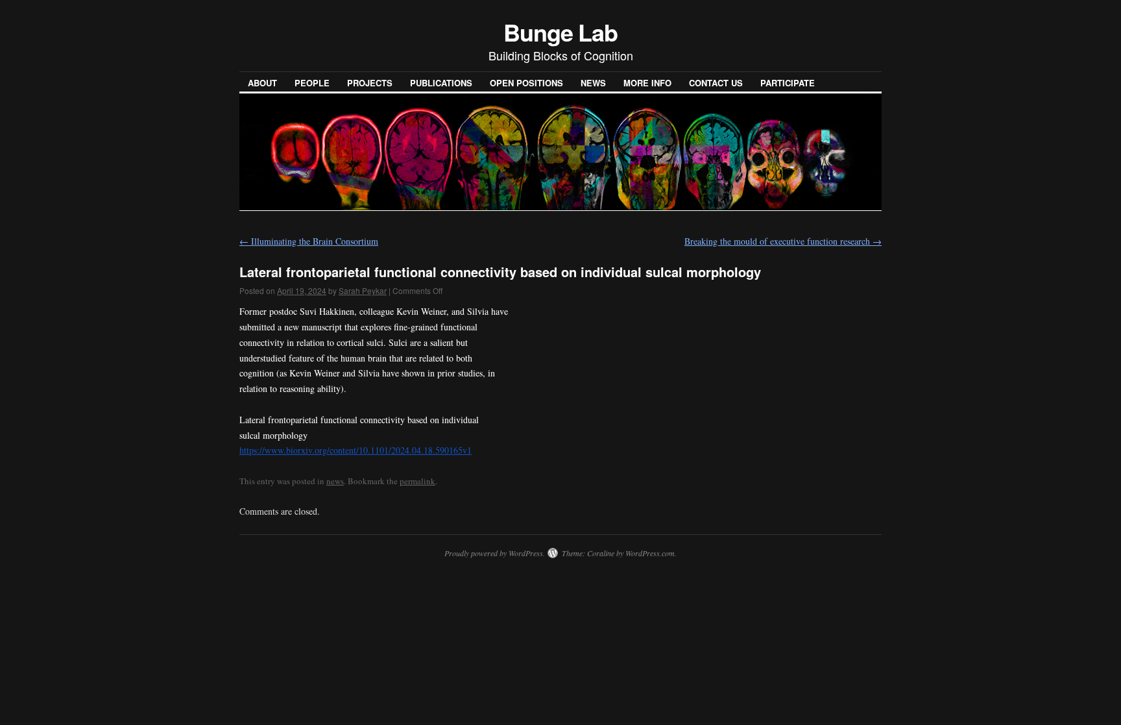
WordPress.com (650, 553)
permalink (417, 481)
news (335, 481)
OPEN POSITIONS (526, 83)
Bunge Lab (560, 32)
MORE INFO (647, 83)
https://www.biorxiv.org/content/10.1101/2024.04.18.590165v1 (355, 450)
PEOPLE (312, 83)
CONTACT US (716, 83)
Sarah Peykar (363, 290)
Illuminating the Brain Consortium (308, 241)
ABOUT (262, 83)
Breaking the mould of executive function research (783, 241)
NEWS (593, 83)
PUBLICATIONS (441, 83)
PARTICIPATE (787, 83)
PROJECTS (369, 83)
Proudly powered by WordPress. (494, 553)
